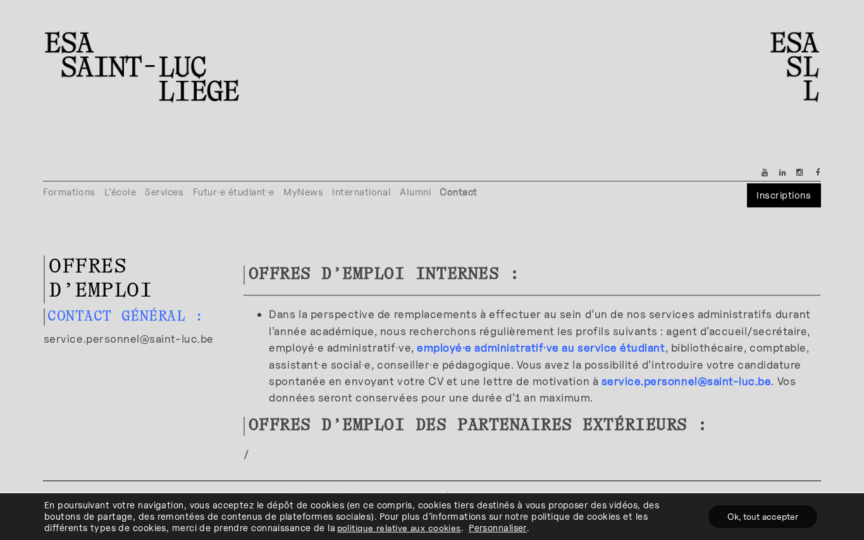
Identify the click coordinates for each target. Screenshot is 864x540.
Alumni (415, 192)
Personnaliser (498, 527)
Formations (69, 192)
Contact (459, 192)
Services (164, 192)
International (361, 192)
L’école (120, 192)
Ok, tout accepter (762, 516)
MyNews (303, 192)
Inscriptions (783, 195)
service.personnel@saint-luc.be (129, 338)
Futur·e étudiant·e (234, 192)
